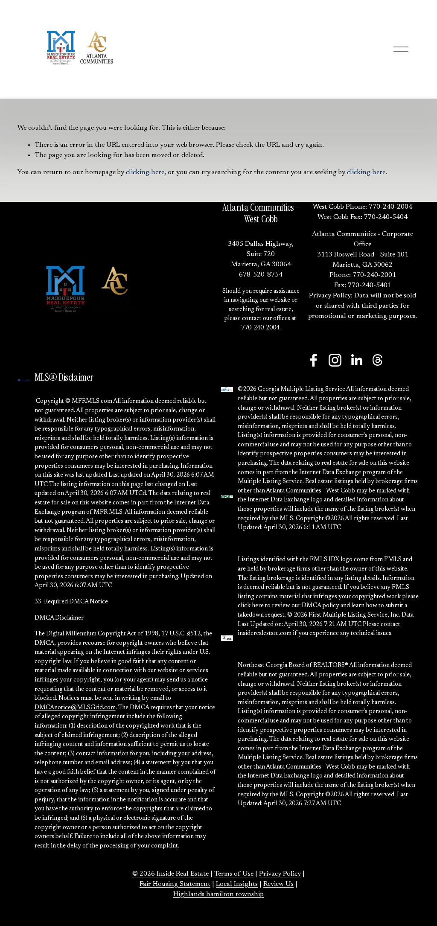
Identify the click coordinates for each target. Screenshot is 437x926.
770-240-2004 (260, 328)
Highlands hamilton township (218, 894)
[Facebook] (313, 360)
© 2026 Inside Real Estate (170, 874)
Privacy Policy (280, 874)
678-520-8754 (261, 274)
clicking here (145, 172)
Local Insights (237, 884)
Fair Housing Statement (175, 884)
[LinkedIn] (356, 360)
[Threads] (378, 360)
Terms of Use (233, 874)
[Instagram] (335, 360)
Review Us (278, 884)
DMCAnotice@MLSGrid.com (75, 708)
